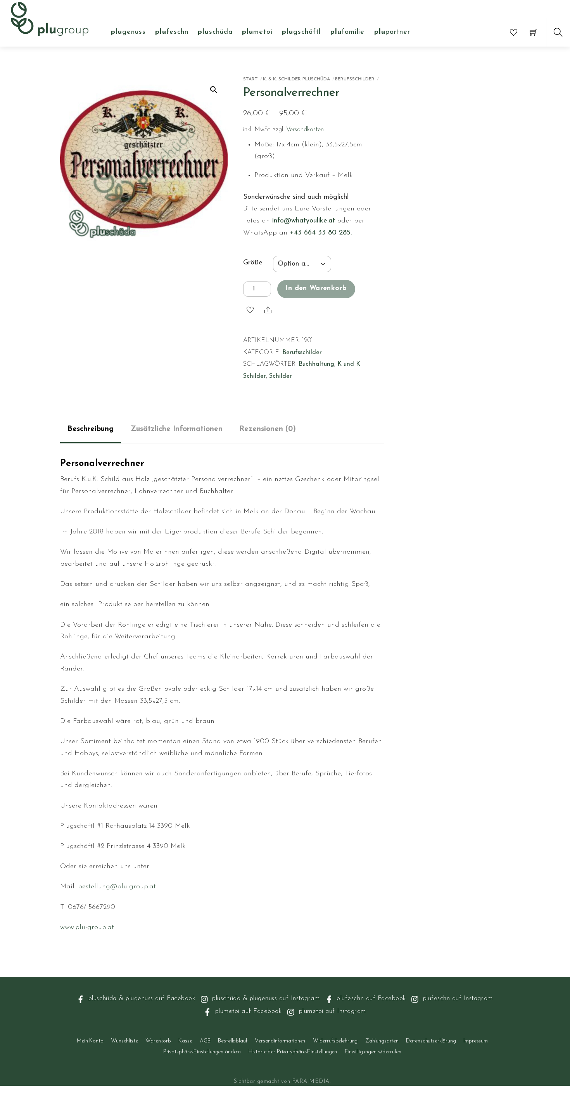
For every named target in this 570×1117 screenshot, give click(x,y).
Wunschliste (124, 1041)
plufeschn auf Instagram (456, 998)
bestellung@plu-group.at (117, 886)
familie (347, 32)
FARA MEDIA (311, 1081)
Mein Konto (90, 1041)
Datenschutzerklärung (431, 1041)
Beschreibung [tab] (90, 429)
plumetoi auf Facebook (247, 1011)
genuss (128, 32)
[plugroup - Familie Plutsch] (49, 18)
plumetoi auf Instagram (331, 1011)
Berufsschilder (355, 79)
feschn (171, 32)
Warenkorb (158, 1041)
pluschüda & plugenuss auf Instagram (265, 998)
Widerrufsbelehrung (335, 1041)
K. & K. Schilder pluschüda (296, 79)
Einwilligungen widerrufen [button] (373, 1052)
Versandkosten (305, 130)
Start (250, 79)
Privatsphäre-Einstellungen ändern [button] (202, 1052)
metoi (257, 32)
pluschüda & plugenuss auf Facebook (140, 998)
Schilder (280, 376)
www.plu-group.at (87, 927)
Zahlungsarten (382, 1041)
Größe (253, 262)
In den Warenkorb (316, 288)
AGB (205, 1041)
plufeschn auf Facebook (370, 998)
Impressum (475, 1041)
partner (392, 32)
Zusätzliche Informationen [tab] (177, 429)
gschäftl (301, 32)
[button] (214, 90)
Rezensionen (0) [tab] (267, 429)
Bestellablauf (232, 1041)
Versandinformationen (280, 1041)
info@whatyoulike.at (303, 220)
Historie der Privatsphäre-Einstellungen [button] (293, 1052)
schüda (215, 32)
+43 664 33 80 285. (321, 232)
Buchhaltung (316, 364)
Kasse (185, 1041)
